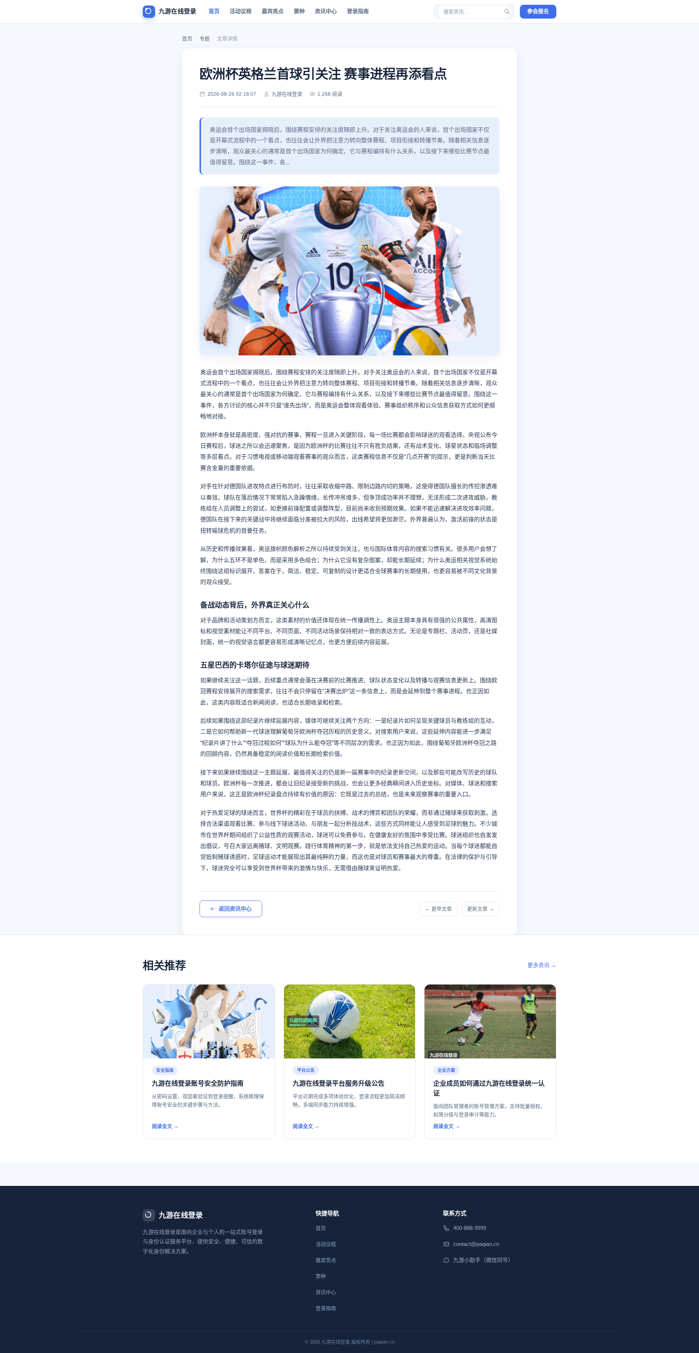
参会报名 (538, 11)
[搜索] (506, 11)
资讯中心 (326, 11)
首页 (214, 11)
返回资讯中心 (235, 909)
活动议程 (241, 11)
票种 (299, 11)
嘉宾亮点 (273, 11)
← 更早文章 (438, 909)
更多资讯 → (542, 965)
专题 (205, 39)
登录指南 (358, 11)
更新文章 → (480, 909)
